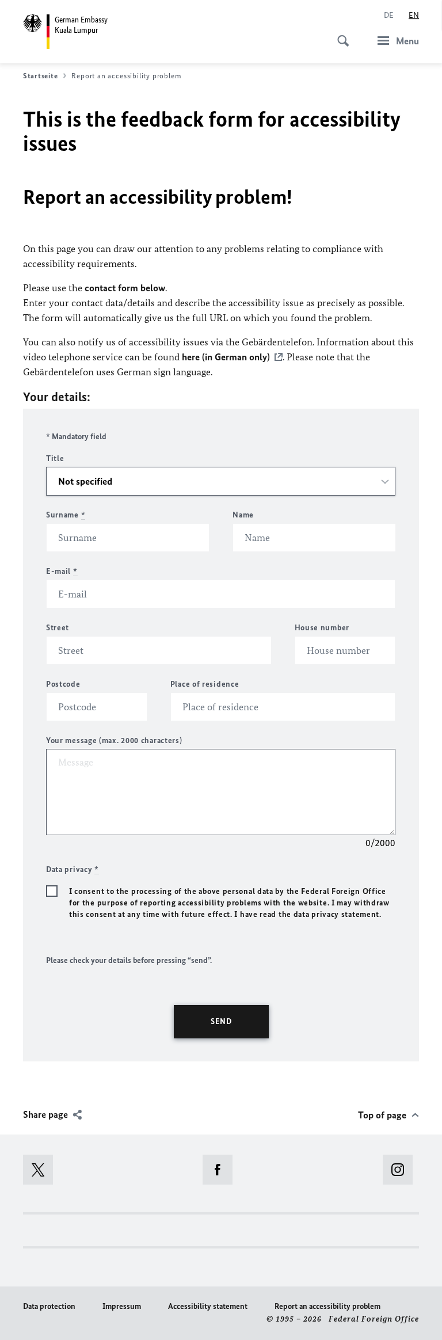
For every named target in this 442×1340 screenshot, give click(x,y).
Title (55, 458)
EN (414, 15)
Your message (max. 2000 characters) (114, 740)
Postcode (63, 684)
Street (57, 628)
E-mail (62, 571)
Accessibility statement (207, 1306)
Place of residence (204, 684)
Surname (65, 515)
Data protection (49, 1306)
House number (322, 628)
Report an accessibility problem (327, 1306)
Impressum (121, 1306)
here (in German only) (226, 357)
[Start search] (339, 34)
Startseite (40, 75)
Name (243, 515)
